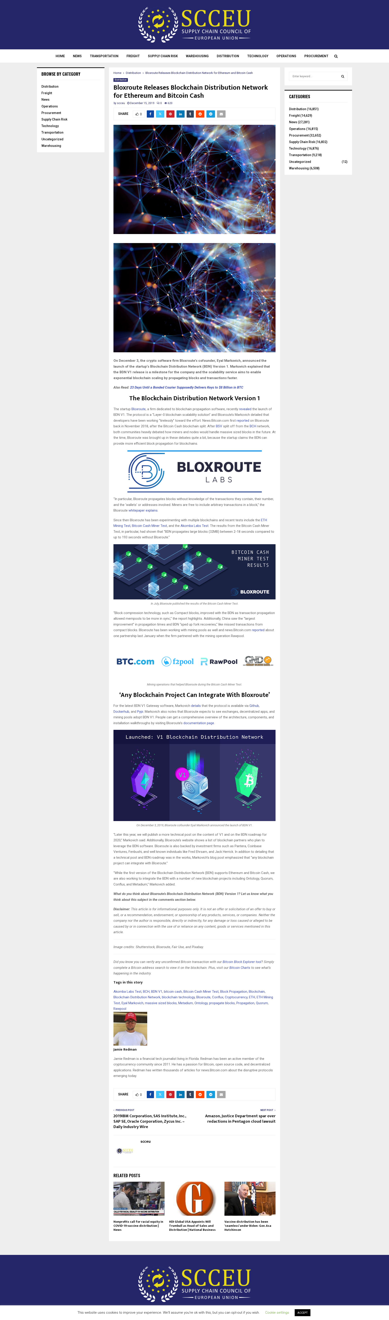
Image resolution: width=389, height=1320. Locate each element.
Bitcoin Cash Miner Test (149, 526)
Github (254, 706)
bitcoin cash (173, 992)
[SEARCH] (343, 76)
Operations (286, 56)
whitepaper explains (143, 510)
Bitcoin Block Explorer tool (242, 962)
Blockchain (257, 992)
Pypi (140, 712)
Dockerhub (121, 712)
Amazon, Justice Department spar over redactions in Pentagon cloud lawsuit (240, 1119)
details (196, 706)
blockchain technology (178, 997)
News (77, 56)
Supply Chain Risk (163, 56)
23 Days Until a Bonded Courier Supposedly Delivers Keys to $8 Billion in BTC (186, 387)
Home (60, 56)
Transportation (104, 56)
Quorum (262, 1003)
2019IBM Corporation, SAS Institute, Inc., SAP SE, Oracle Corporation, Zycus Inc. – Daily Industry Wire (149, 1121)
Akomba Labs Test (194, 526)
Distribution (228, 56)
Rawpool (119, 1009)
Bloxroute (138, 409)
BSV (219, 426)
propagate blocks (222, 1003)
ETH (252, 997)
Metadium (185, 1003)
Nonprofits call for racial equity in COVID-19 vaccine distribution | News (138, 1225)
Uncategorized (52, 139)
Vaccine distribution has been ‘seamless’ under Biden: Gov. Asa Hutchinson (247, 1225)
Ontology (201, 1003)
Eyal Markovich (132, 1003)
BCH (253, 426)
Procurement (316, 56)
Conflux (217, 997)
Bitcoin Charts (239, 968)
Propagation (245, 1003)
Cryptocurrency (236, 997)
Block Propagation (233, 992)
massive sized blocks (161, 1003)
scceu (121, 103)
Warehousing (197, 56)
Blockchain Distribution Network (136, 997)
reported (243, 421)
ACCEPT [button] (302, 1312)
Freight (133, 56)
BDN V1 (156, 992)
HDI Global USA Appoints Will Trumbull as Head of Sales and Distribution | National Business (192, 1225)
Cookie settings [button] (277, 1313)
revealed (245, 409)
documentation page (198, 723)
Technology (257, 56)
